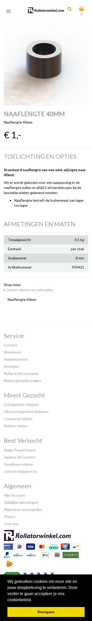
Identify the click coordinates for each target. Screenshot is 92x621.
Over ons (11, 524)
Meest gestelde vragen (22, 380)
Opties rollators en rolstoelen (29, 290)
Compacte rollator (18, 419)
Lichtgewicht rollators (21, 404)
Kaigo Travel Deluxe (20, 450)
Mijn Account (14, 495)
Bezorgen (11, 366)
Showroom (12, 352)
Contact (10, 345)
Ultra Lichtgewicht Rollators (26, 411)
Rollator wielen (16, 426)
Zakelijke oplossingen (21, 502)
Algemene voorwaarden (23, 509)
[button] (33, 600)
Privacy (9, 516)
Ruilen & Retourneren (21, 373)
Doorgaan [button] (46, 612)
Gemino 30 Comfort (20, 457)
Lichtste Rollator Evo (20, 471)
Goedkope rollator (18, 464)
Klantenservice (16, 359)
